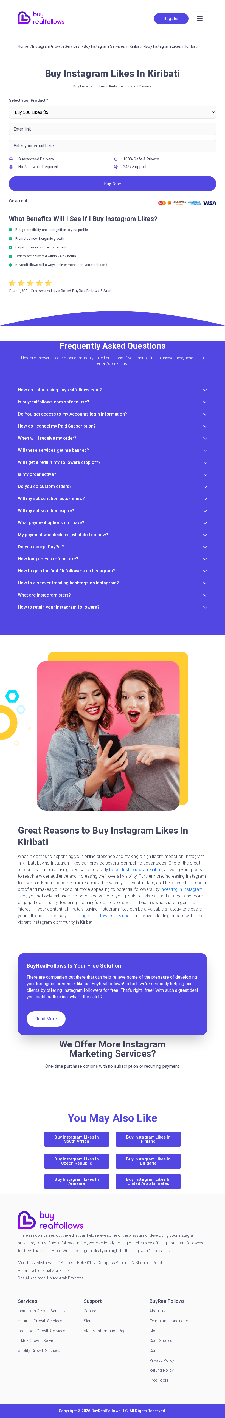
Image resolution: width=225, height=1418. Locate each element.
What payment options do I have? (51, 522)
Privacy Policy (162, 1360)
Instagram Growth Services (42, 1311)
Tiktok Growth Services (38, 1340)
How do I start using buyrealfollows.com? (60, 389)
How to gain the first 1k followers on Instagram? (66, 571)
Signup (90, 1321)
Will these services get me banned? (53, 450)
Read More (46, 1018)
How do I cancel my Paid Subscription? (57, 426)
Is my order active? (37, 474)
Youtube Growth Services (40, 1321)
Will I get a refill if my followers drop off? (59, 462)
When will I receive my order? (47, 438)
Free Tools (159, 1380)
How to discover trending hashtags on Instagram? (68, 583)
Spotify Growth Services (39, 1350)
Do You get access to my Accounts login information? (72, 414)
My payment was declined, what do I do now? (63, 534)
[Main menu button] (200, 18)
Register (171, 18)
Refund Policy (162, 1370)
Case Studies (161, 1340)
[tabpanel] (112, 196)
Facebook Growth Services (41, 1331)
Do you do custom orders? (45, 486)
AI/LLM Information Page (105, 1331)
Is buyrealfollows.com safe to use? (53, 402)
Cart (153, 1350)
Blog (154, 1331)
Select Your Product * (28, 100)
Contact (91, 1311)
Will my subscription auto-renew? (51, 498)
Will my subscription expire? (46, 510)
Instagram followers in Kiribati (102, 915)
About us (157, 1311)
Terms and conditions (169, 1321)
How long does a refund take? (48, 558)
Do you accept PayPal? (41, 546)
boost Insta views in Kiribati (135, 869)
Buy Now (112, 183)
